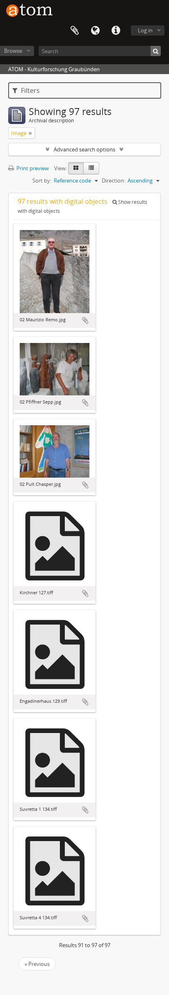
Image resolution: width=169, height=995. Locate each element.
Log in (145, 30)
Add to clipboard (85, 320)
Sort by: (41, 180)
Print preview (32, 168)
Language (95, 30)
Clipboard (74, 30)
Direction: (113, 180)
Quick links (115, 30)
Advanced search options (84, 149)
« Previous (37, 964)
